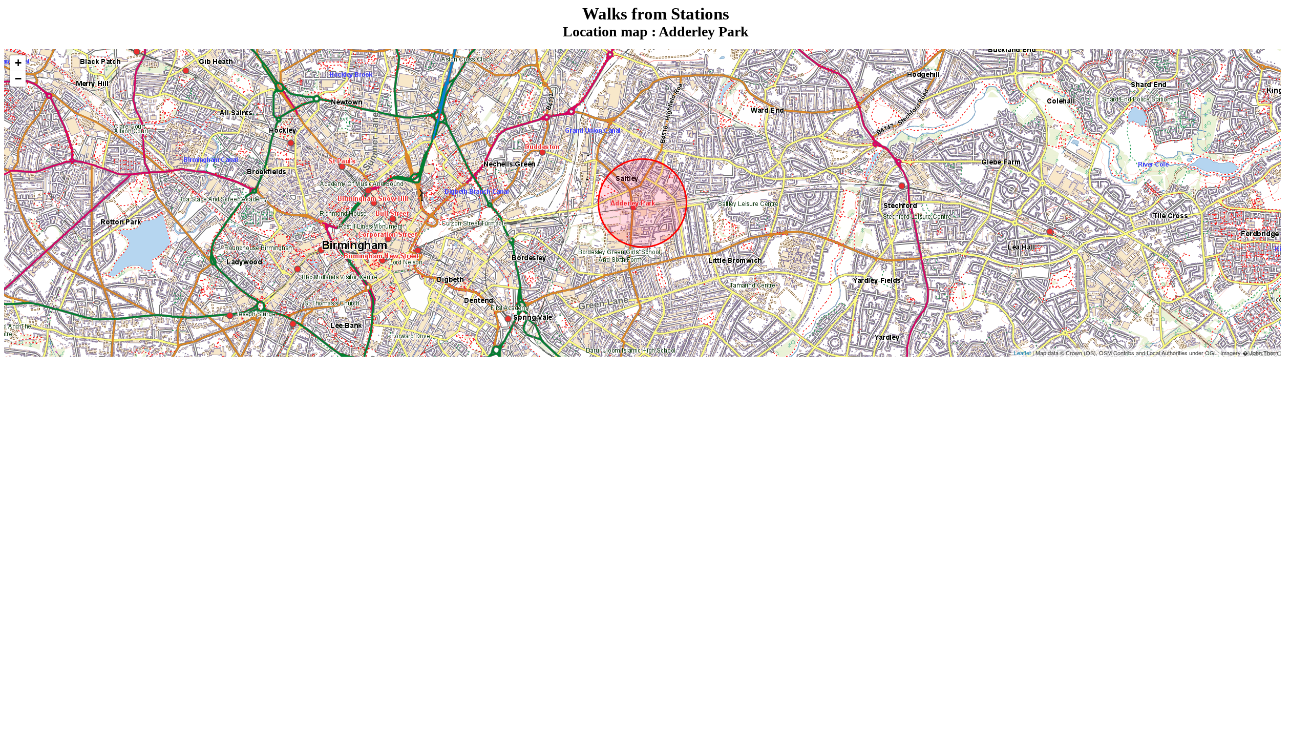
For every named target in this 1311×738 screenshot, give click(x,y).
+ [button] (18, 62)
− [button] (18, 78)
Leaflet (1022, 352)
